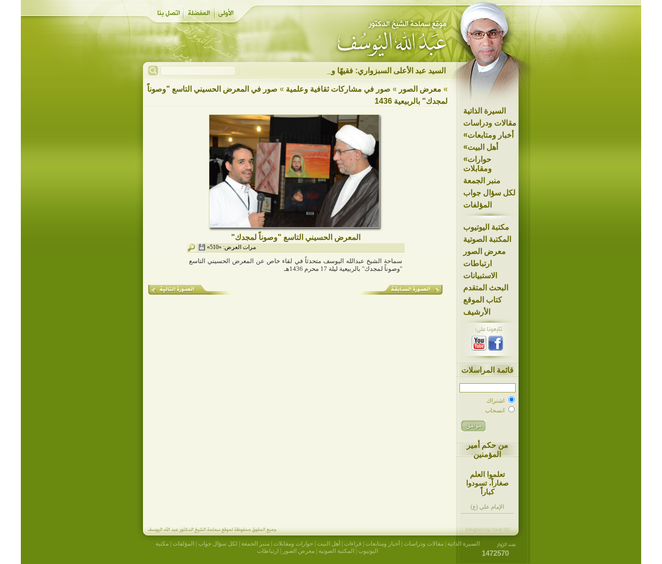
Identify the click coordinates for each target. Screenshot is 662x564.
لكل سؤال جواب (489, 192)
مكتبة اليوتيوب (486, 227)
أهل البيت (480, 146)
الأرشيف (476, 312)
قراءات (353, 543)
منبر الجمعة (482, 180)
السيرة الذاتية (484, 111)
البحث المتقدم (485, 287)
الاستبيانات (480, 275)
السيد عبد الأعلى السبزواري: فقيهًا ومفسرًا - (376, 70)
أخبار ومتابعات (488, 134)
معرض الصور (484, 251)
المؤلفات (477, 205)
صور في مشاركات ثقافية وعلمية (338, 89)
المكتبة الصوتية (487, 239)
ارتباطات (477, 263)
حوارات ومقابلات (477, 163)
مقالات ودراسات (490, 123)
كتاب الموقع (482, 300)
